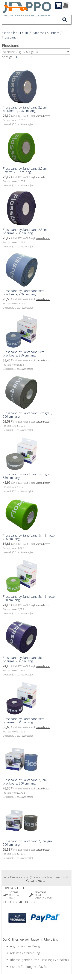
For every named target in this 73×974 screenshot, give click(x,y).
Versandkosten (43, 116)
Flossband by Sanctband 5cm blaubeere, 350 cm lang (23, 353)
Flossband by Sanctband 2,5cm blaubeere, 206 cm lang (25, 109)
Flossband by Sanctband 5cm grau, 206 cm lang (27, 415)
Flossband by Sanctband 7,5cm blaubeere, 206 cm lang (25, 781)
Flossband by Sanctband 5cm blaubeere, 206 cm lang (23, 292)
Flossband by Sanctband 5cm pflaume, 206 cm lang (23, 659)
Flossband (9, 37)
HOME (24, 33)
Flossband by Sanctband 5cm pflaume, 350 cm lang (23, 720)
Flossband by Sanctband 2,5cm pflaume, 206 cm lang (25, 231)
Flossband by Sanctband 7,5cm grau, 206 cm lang (28, 843)
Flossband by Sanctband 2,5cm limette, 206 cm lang (25, 170)
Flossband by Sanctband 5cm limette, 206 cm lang (29, 537)
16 (31, 57)
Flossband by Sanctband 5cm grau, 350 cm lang (27, 476)
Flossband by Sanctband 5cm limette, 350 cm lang (29, 598)
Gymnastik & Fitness (45, 33)
